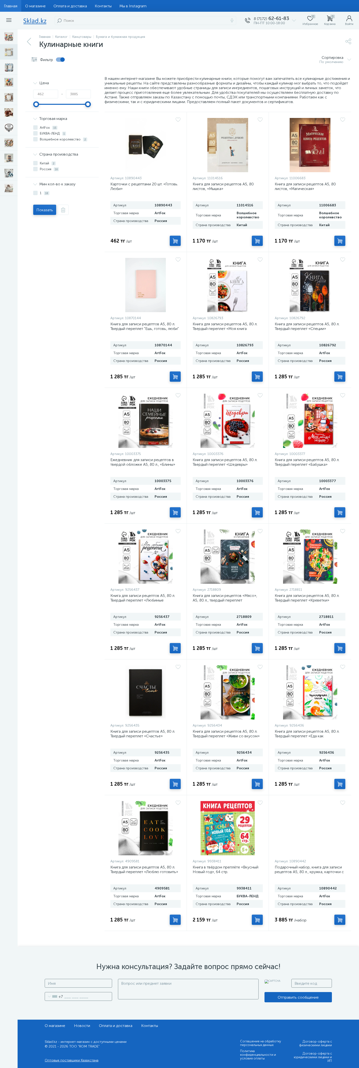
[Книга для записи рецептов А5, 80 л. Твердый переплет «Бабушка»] (310, 421)
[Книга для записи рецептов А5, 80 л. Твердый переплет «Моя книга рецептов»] (228, 285)
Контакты (103, 6)
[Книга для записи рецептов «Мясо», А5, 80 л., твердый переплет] (228, 556)
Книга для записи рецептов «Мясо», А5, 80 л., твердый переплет (225, 598)
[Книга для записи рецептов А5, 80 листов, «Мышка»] (228, 145)
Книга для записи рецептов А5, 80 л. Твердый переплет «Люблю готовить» (144, 869)
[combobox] (54, 996)
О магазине (35, 6)
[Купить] (175, 241)
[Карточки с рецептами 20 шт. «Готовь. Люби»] (145, 145)
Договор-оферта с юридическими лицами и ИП (313, 1057)
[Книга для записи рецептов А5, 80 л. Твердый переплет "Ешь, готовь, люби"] (145, 285)
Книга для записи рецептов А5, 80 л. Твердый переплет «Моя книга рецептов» (225, 329)
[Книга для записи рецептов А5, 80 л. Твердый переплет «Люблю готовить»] (145, 828)
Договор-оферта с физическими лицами (315, 1043)
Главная (10, 6)
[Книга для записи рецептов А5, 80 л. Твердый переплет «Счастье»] (145, 692)
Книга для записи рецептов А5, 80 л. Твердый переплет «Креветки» (307, 598)
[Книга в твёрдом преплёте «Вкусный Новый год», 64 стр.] (228, 828)
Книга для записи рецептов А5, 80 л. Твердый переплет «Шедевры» (225, 462)
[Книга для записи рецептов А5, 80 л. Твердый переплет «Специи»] (310, 285)
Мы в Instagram (133, 6)
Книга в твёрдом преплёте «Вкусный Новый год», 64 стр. (225, 869)
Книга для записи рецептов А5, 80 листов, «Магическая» (305, 186)
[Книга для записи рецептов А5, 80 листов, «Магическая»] (310, 145)
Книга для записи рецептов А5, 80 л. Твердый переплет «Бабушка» (307, 462)
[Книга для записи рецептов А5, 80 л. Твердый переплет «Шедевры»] (228, 421)
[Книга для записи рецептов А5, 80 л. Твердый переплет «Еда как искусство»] (310, 692)
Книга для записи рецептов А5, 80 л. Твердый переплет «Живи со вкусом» (226, 733)
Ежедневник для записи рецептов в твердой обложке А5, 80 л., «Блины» (142, 462)
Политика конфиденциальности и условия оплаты (258, 1054)
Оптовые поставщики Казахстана (71, 1060)
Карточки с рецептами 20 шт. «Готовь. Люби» (144, 186)
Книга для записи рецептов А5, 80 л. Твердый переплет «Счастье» (142, 733)
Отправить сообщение (298, 997)
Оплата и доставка (70, 6)
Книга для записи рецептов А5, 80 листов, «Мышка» (223, 186)
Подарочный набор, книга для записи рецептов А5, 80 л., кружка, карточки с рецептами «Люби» (309, 872)
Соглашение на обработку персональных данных (260, 1043)
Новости (82, 1025)
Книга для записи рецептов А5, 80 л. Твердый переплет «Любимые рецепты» (142, 600)
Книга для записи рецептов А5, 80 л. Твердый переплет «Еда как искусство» (307, 736)
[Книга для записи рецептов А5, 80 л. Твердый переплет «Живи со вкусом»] (228, 692)
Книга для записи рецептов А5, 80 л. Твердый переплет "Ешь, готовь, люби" (144, 326)
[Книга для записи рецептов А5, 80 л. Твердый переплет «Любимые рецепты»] (145, 556)
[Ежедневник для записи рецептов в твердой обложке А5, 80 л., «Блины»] (145, 421)
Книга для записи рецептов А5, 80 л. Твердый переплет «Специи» (307, 326)
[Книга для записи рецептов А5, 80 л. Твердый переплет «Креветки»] (310, 556)
